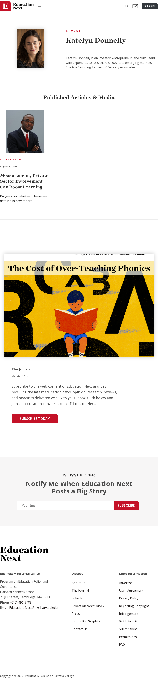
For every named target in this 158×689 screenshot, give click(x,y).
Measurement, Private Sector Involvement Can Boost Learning (24, 181)
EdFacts (77, 598)
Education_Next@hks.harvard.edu (33, 608)
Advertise (126, 583)
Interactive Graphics (86, 621)
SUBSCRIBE (150, 6)
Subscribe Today (35, 419)
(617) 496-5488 (21, 602)
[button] (127, 6)
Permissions (128, 637)
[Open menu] (40, 5)
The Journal (80, 590)
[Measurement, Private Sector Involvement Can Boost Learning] (25, 132)
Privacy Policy (128, 598)
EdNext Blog (10, 159)
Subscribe (126, 505)
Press (76, 613)
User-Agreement (131, 590)
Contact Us (79, 629)
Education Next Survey (88, 606)
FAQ (122, 644)
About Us (78, 583)
